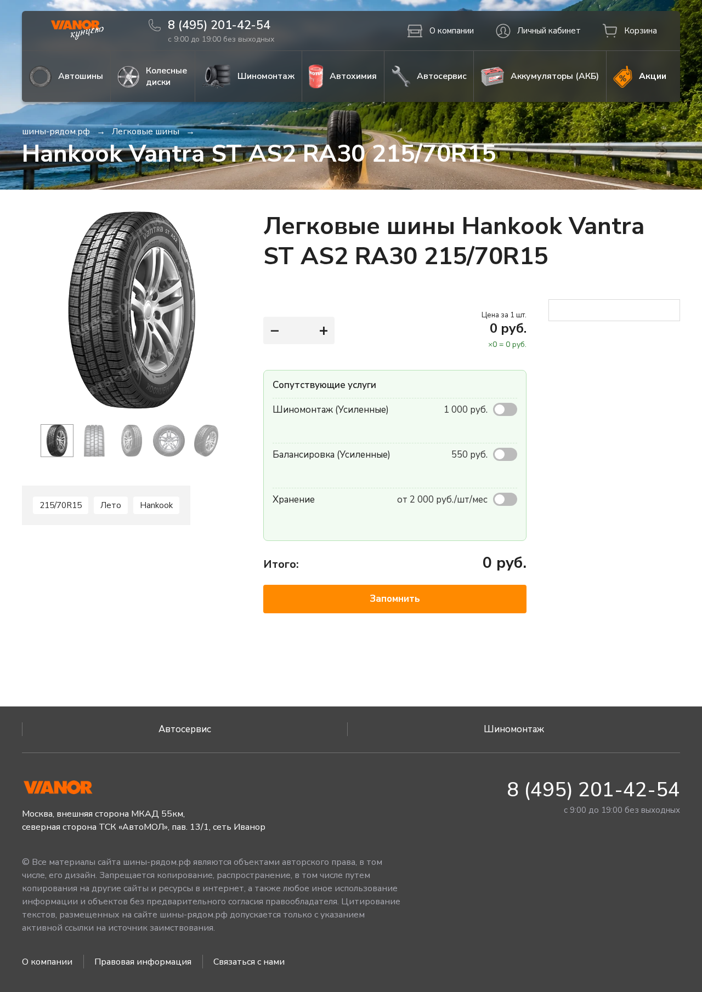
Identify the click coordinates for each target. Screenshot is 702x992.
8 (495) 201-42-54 (593, 790)
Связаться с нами (249, 962)
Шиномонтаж (514, 729)
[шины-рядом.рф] (77, 30)
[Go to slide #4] (168, 440)
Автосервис (184, 729)
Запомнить (395, 598)
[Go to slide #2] (94, 440)
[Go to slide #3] (131, 440)
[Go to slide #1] (57, 440)
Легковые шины (145, 132)
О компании (47, 962)
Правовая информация (142, 962)
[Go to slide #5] (206, 440)
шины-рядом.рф (56, 132)
